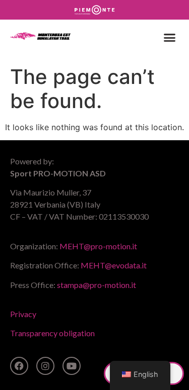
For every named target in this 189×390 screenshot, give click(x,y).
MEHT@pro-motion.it (98, 246)
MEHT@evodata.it (114, 265)
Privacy (23, 314)
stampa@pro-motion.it (96, 284)
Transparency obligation (52, 333)
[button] (169, 37)
